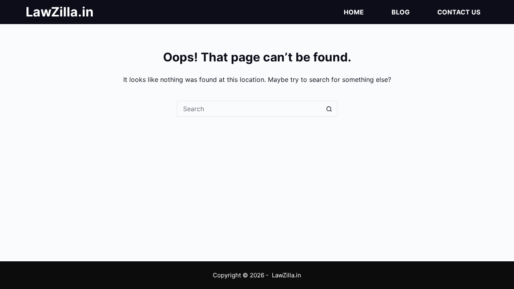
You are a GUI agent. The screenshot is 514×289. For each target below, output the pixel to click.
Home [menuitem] (354, 12)
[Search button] (329, 109)
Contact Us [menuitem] (458, 12)
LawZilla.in (60, 12)
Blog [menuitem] (401, 12)
